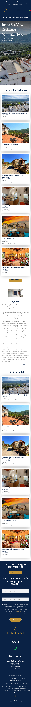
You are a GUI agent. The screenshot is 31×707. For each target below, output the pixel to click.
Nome (3, 588)
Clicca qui (15, 572)
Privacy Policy (19, 611)
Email (3, 596)
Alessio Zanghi (19, 700)
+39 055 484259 (7, 4)
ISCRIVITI (15, 619)
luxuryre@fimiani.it (18, 4)
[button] (18, 10)
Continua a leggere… (25, 364)
